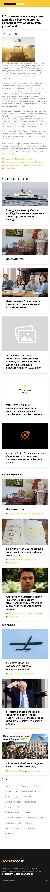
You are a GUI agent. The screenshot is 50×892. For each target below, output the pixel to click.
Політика (18, 728)
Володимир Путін (31, 728)
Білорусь (19, 673)
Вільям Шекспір (36, 613)
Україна (24, 786)
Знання (29, 823)
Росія (9, 728)
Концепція (39, 165)
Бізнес (27, 812)
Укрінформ (12, 563)
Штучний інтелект (13, 818)
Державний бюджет (25, 159)
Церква (40, 513)
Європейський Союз (35, 818)
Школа (10, 673)
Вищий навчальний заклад (28, 791)
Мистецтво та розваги (25, 513)
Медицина (29, 673)
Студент (37, 786)
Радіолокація (9, 168)
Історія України (18, 165)
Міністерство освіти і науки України (18, 162)
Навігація (40, 162)
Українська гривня (13, 823)
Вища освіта (22, 807)
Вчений (30, 165)
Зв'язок (6, 165)
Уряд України (30, 828)
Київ (22, 771)
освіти (15, 4)
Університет (8, 159)
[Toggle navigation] (42, 4)
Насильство (12, 617)
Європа (10, 513)
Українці (27, 797)
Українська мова (33, 771)
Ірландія (11, 559)
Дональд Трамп (12, 828)
